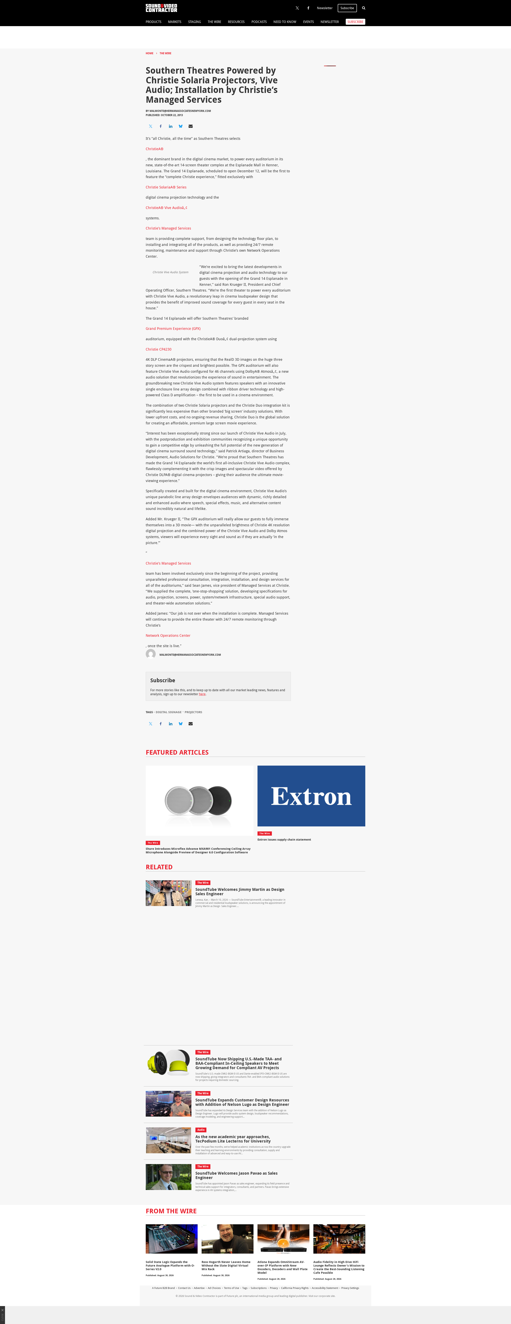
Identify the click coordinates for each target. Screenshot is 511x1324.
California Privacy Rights (295, 1288)
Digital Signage (168, 712)
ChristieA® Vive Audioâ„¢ (166, 207)
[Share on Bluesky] (181, 126)
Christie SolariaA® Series (166, 187)
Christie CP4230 (158, 349)
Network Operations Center (168, 635)
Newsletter (325, 8)
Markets (174, 22)
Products (153, 22)
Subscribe (347, 8)
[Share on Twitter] (151, 126)
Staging (194, 22)
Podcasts (259, 22)
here (202, 694)
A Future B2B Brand (163, 1288)
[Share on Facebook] (161, 126)
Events (308, 22)
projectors (193, 712)
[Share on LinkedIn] (171, 126)
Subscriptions (259, 1288)
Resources (236, 22)
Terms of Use (231, 1288)
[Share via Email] (191, 126)
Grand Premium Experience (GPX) (173, 328)
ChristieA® (154, 148)
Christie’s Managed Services (168, 228)
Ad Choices (214, 1288)
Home (149, 53)
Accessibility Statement (325, 1288)
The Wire (214, 22)
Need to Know (284, 22)
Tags (245, 1288)
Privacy (274, 1288)
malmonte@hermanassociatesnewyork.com (180, 111)
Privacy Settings (350, 1288)
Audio (201, 1130)
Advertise (199, 1288)
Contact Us (184, 1288)
